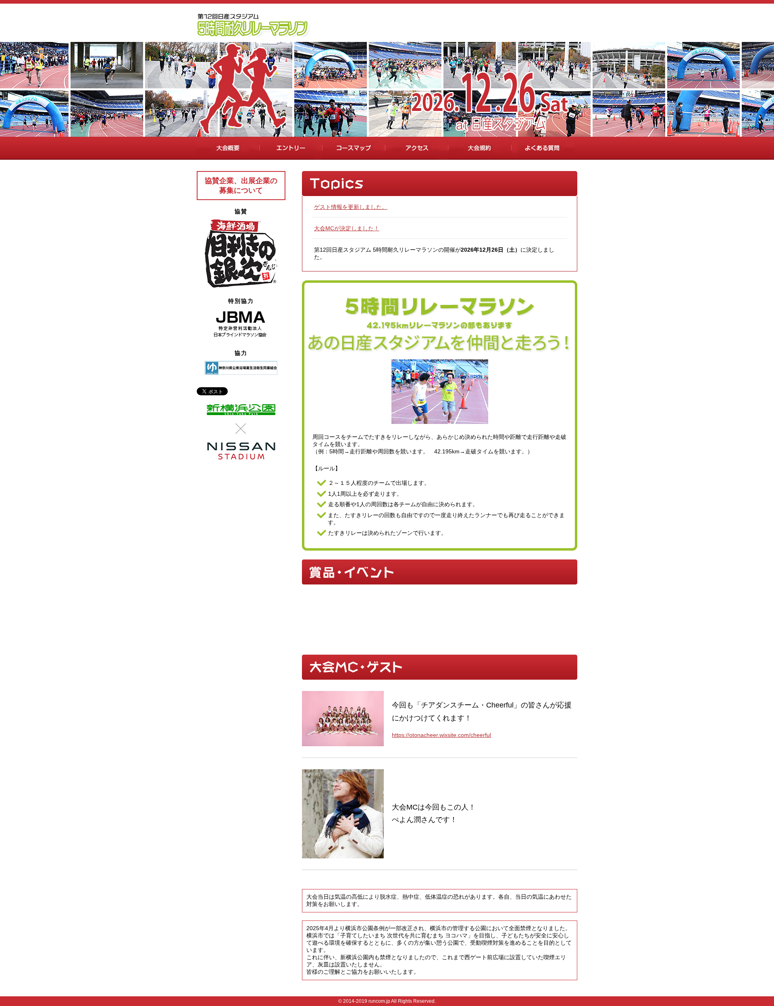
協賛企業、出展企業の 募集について (241, 185)
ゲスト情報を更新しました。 (350, 207)
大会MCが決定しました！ (346, 228)
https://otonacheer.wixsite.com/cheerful (441, 735)
